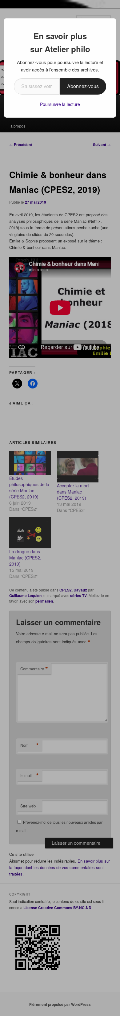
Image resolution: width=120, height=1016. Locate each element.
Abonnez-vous (83, 86)
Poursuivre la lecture (60, 104)
